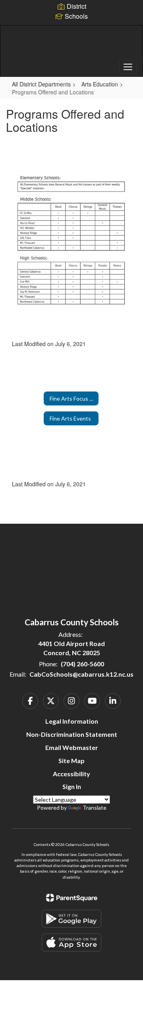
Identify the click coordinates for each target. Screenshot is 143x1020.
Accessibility (71, 773)
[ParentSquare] (71, 898)
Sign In (71, 786)
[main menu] (128, 66)
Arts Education (99, 84)
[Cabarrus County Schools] (71, 45)
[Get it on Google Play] (71, 919)
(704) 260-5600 (82, 664)
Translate (94, 807)
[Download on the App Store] (71, 942)
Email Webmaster (71, 747)
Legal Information (71, 721)
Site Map (71, 760)
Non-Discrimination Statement (71, 734)
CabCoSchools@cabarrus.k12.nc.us (81, 674)
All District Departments (41, 84)
